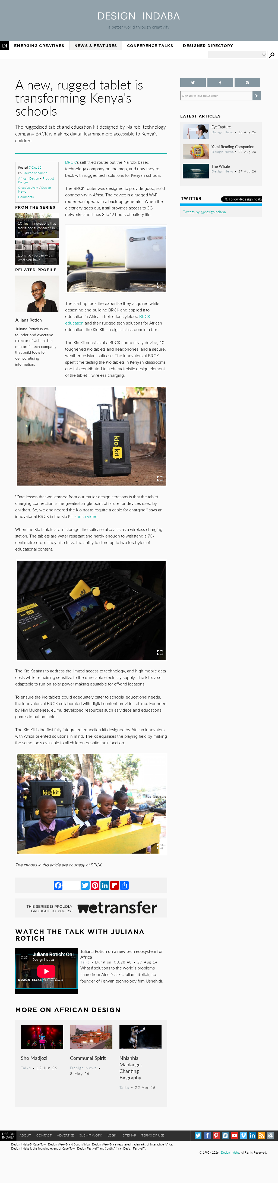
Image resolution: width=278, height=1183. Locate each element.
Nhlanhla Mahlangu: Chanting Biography (130, 1067)
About (25, 1135)
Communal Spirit (88, 1057)
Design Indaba (230, 1152)
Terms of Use (152, 1135)
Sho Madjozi (34, 1057)
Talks (85, 962)
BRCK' (71, 162)
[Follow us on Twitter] (193, 82)
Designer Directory (208, 46)
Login (112, 1135)
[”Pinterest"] (247, 82)
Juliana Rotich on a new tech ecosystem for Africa (121, 954)
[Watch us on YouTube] (234, 1135)
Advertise (65, 1135)
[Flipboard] (114, 885)
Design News (83, 1067)
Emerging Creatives (39, 46)
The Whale (220, 166)
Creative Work (28, 187)
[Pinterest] (95, 885)
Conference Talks (150, 46)
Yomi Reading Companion (232, 146)
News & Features (95, 46)
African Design (28, 178)
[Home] (139, 18)
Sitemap (129, 1135)
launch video (85, 516)
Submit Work (90, 1135)
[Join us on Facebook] (220, 82)
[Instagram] (225, 1135)
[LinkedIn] (104, 885)
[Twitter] (85, 885)
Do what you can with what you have (35, 257)
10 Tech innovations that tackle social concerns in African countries (37, 228)
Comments (26, 196)
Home (4, 45)
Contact (44, 1135)
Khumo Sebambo (35, 173)
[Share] (124, 885)
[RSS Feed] (261, 1135)
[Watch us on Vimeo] (243, 1135)
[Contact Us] (270, 1135)
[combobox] (237, 54)
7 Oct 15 (35, 167)
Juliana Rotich (28, 320)
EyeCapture (221, 126)
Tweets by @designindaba (204, 211)
